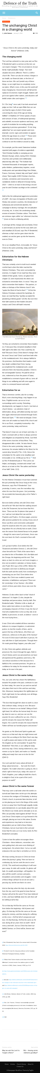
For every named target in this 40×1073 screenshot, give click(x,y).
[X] (27, 41)
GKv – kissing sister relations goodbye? (30, 1051)
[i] (2, 942)
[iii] (26, 135)
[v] (3, 218)
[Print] (11, 41)
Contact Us (20, 1066)
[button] (37, 13)
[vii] (15, 417)
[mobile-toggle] (3, 13)
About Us (30, 1064)
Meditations (11, 18)
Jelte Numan (8, 33)
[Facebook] (21, 41)
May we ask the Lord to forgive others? (11, 1051)
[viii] (3, 1017)
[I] (26, 98)
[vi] (27, 289)
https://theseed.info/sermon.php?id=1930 (16, 945)
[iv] (3, 190)
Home (4, 18)
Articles (12, 1064)
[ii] (2, 951)
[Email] (16, 41)
